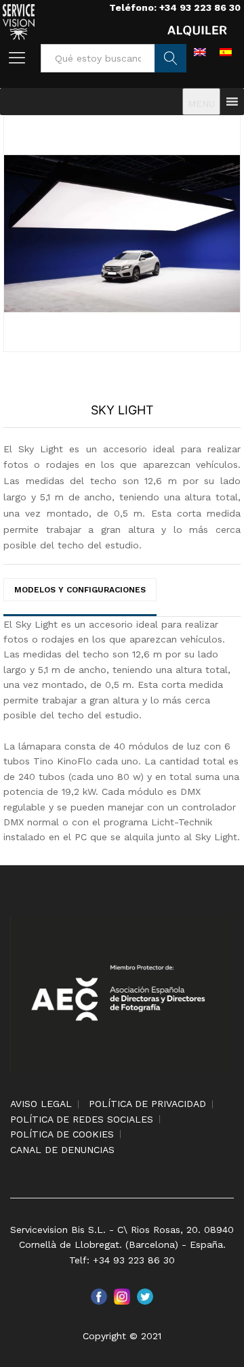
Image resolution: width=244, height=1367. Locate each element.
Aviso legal (41, 1103)
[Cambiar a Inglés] (200, 51)
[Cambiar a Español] (226, 51)
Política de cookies (62, 1134)
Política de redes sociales (81, 1119)
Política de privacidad (147, 1103)
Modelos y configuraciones (80, 589)
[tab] (80, 594)
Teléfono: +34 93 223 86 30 (175, 7)
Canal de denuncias (62, 1149)
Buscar (170, 58)
